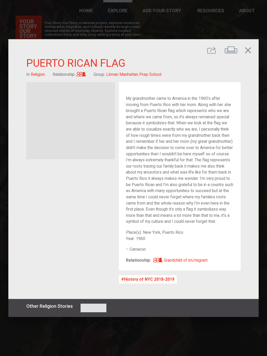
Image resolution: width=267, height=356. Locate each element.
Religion (38, 74)
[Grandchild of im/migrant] (81, 74)
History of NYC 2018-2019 (149, 279)
